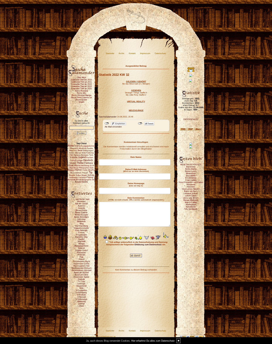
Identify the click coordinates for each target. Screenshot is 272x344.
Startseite (110, 53)
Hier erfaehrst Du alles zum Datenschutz (153, 340)
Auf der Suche (81, 203)
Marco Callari (191, 202)
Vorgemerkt (81, 286)
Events (81, 232)
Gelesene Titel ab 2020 (81, 86)
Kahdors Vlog (81, 237)
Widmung (81, 301)
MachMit (81, 241)
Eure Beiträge (81, 230)
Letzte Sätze (191, 196)
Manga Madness (190, 200)
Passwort (81, 252)
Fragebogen (81, 235)
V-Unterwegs (81, 299)
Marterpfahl (191, 204)
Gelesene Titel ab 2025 (81, 88)
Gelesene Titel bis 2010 (81, 80)
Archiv (121, 53)
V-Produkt (81, 295)
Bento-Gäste (81, 210)
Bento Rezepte (81, 215)
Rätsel (81, 259)
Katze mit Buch (191, 191)
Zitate (81, 306)
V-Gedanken (81, 290)
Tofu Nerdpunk (190, 209)
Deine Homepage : (136, 184)
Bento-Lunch (191, 171)
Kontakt (132, 53)
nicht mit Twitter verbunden (140, 123)
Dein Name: (136, 157)
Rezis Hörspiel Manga (81, 95)
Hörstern (191, 187)
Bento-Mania (191, 169)
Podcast (81, 255)
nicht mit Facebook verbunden (107, 123)
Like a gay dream (191, 198)
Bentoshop (191, 173)
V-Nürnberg (81, 292)
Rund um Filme (81, 275)
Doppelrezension (81, 228)
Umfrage (81, 283)
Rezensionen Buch (81, 261)
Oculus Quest (81, 250)
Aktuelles (81, 201)
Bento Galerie (81, 212)
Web (81, 288)
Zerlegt (81, 304)
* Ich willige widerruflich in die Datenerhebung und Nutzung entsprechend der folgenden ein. (136, 243)
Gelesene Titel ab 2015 (81, 84)
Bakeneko (190, 167)
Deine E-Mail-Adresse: (136, 170)
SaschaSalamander (108, 117)
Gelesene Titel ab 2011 (81, 82)
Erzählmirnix (190, 178)
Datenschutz (160, 53)
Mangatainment (81, 246)
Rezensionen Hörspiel (81, 270)
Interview (81, 219)
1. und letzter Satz (81, 199)
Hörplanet (191, 184)
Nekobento (191, 207)
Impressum (145, 53)
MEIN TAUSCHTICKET (190, 164)
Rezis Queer (81, 100)
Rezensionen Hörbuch (81, 268)
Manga (81, 243)
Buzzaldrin (191, 176)
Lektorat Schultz (191, 193)
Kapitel (81, 239)
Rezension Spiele (81, 277)
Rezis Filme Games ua (81, 97)
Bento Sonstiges (81, 217)
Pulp (81, 257)
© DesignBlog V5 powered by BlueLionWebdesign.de (92, 337)
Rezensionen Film (81, 266)
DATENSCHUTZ (190, 119)
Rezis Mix (81, 93)
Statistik (81, 279)
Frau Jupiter (190, 180)
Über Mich (81, 77)
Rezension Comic (81, 263)
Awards (81, 208)
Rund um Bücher (81, 272)
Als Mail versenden (113, 127)
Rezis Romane (81, 91)
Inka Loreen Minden (191, 189)
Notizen (81, 248)
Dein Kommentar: (136, 199)
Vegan (81, 102)
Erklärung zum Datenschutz (148, 244)
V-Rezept (81, 297)
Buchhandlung (81, 226)
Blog (81, 223)
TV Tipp (81, 281)
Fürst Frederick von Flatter (191, 182)
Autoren (81, 206)
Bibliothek (81, 221)
